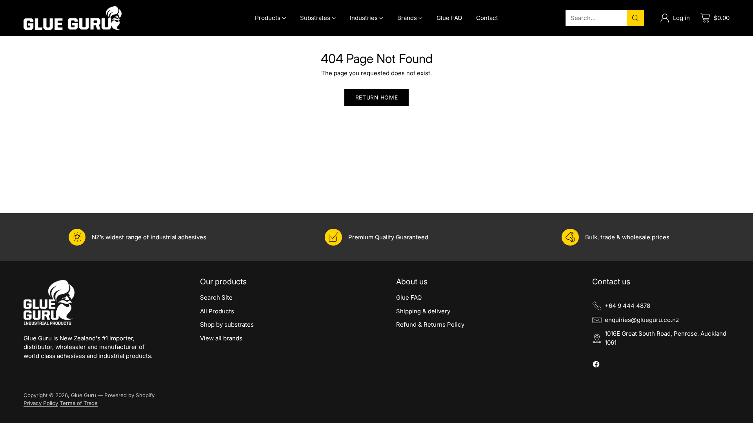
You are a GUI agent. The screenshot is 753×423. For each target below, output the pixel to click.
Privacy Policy (41, 403)
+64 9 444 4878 (627, 305)
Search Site (216, 297)
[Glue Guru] (73, 18)
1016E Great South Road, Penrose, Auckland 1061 (665, 338)
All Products (217, 311)
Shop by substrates (227, 324)
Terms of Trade (79, 403)
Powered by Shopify (129, 395)
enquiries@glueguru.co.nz (642, 320)
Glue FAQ (409, 297)
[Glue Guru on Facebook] (596, 366)
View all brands (221, 338)
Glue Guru (83, 395)
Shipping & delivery (423, 311)
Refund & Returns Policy (430, 324)
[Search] (635, 18)
